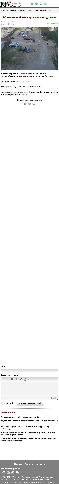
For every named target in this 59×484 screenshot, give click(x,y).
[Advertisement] (29, 240)
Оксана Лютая (52, 23)
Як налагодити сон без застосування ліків (20, 417)
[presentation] (3, 379)
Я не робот (10, 403)
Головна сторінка (8, 10)
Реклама (29, 464)
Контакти (40, 464)
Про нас (18, 464)
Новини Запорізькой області (39, 10)
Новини (21, 10)
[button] (3, 379)
